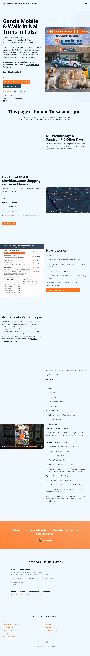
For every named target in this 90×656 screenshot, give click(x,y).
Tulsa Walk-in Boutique (9, 627)
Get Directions (9, 223)
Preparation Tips (7, 630)
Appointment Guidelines (9, 636)
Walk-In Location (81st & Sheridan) (16, 82)
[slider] (12, 446)
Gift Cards (48, 633)
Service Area (6, 633)
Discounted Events (51, 624)
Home (4, 621)
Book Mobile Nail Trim (12, 86)
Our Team (49, 627)
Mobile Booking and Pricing (10, 624)
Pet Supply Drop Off (51, 630)
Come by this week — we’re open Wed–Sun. (63, 290)
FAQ (47, 621)
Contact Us (49, 636)
